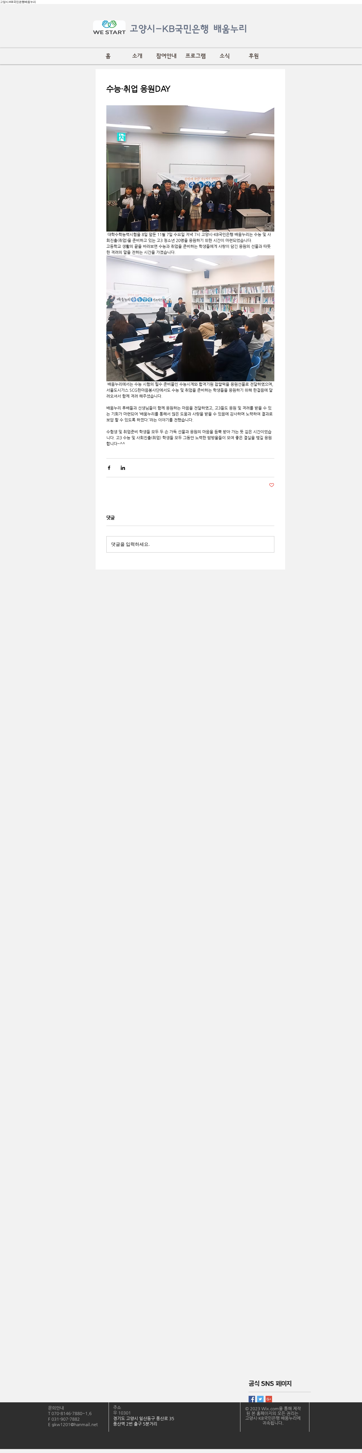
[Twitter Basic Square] (260, 1399)
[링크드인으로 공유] (123, 467)
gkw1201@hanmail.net (75, 1424)
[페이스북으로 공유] (109, 467)
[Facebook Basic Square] (252, 1399)
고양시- (146, 29)
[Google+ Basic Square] (269, 1399)
